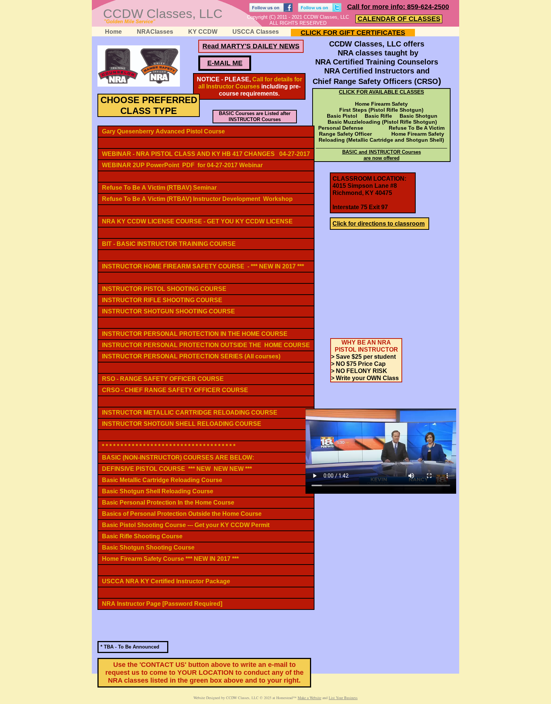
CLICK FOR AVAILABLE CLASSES (381, 92)
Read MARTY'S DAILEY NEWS (250, 46)
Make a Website (309, 697)
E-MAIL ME (225, 63)
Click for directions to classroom (378, 223)
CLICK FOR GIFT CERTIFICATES (353, 32)
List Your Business (343, 697)
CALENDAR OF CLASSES (399, 18)
